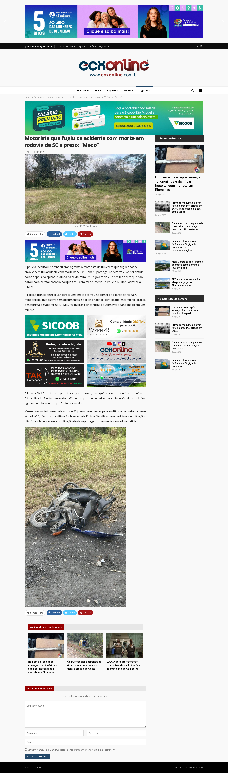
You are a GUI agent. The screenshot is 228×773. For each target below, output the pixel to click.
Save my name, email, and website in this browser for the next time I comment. (72, 749)
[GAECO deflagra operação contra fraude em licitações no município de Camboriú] (124, 645)
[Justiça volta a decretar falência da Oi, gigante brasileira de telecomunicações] (162, 245)
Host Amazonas (195, 767)
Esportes (82, 46)
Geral (72, 46)
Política (92, 46)
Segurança (104, 46)
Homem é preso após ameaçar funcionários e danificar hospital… (185, 310)
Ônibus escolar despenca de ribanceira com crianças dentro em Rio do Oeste (187, 226)
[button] (114, 21)
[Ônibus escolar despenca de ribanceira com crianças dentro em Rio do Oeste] (85, 645)
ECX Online (63, 46)
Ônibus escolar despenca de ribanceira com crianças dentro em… (187, 345)
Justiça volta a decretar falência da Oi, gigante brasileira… (185, 363)
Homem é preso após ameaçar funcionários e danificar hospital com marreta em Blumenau (178, 183)
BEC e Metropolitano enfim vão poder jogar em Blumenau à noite (186, 282)
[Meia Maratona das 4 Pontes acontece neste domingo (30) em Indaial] (162, 265)
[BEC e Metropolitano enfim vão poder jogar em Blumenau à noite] (162, 283)
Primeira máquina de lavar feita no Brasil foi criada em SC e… (187, 328)
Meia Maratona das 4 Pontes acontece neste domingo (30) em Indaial (187, 264)
